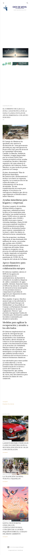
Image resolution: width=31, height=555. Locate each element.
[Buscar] (27, 2)
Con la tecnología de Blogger (17, 547)
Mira (9, 404)
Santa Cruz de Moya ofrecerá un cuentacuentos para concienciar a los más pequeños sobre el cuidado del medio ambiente (15, 528)
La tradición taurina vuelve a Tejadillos (13, 477)
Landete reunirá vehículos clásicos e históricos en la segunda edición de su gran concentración (15, 446)
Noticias (12, 404)
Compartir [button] (5, 401)
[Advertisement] (15, 27)
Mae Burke (20, 550)
